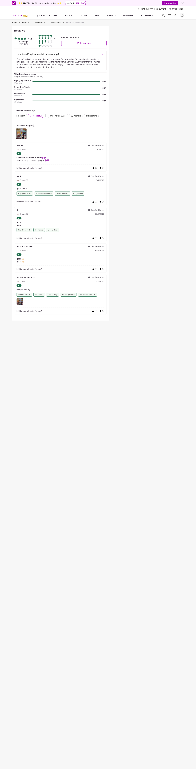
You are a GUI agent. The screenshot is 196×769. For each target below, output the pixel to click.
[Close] (182, 3)
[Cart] (175, 15)
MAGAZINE (128, 15)
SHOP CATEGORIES (48, 15)
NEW (97, 15)
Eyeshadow (56, 22)
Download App (170, 3)
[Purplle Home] (17, 15)
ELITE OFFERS (147, 15)
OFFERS (83, 15)
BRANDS (68, 15)
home (14, 22)
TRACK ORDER (177, 9)
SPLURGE (111, 15)
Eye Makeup (40, 22)
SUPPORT (162, 9)
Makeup (25, 22)
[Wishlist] (169, 15)
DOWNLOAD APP (147, 9)
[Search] (163, 15)
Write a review (84, 43)
